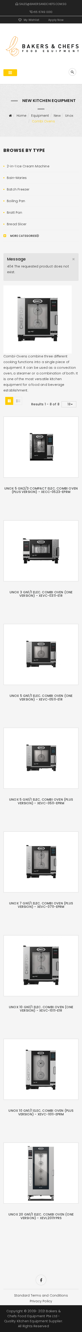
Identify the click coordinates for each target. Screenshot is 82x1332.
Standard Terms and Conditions (41, 1295)
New (57, 115)
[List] (18, 401)
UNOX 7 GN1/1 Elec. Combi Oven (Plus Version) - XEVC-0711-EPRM (41, 905)
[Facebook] (41, 1280)
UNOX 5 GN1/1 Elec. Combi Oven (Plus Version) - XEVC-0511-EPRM (41, 801)
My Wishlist (31, 20)
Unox (69, 115)
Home (22, 115)
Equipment (40, 115)
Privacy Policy (41, 1301)
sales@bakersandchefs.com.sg (43, 4)
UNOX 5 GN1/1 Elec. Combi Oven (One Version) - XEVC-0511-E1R (41, 697)
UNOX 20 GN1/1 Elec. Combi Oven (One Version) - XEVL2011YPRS (41, 1216)
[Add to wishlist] (35, 445)
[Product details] (47, 445)
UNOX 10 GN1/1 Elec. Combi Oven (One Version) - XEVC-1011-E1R (41, 1009)
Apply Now (56, 20)
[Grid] (9, 401)
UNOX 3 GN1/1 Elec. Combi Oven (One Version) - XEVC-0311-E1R (41, 594)
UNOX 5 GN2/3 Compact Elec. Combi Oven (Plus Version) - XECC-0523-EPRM (41, 490)
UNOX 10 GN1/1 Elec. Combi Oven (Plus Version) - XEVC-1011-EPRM (40, 1112)
